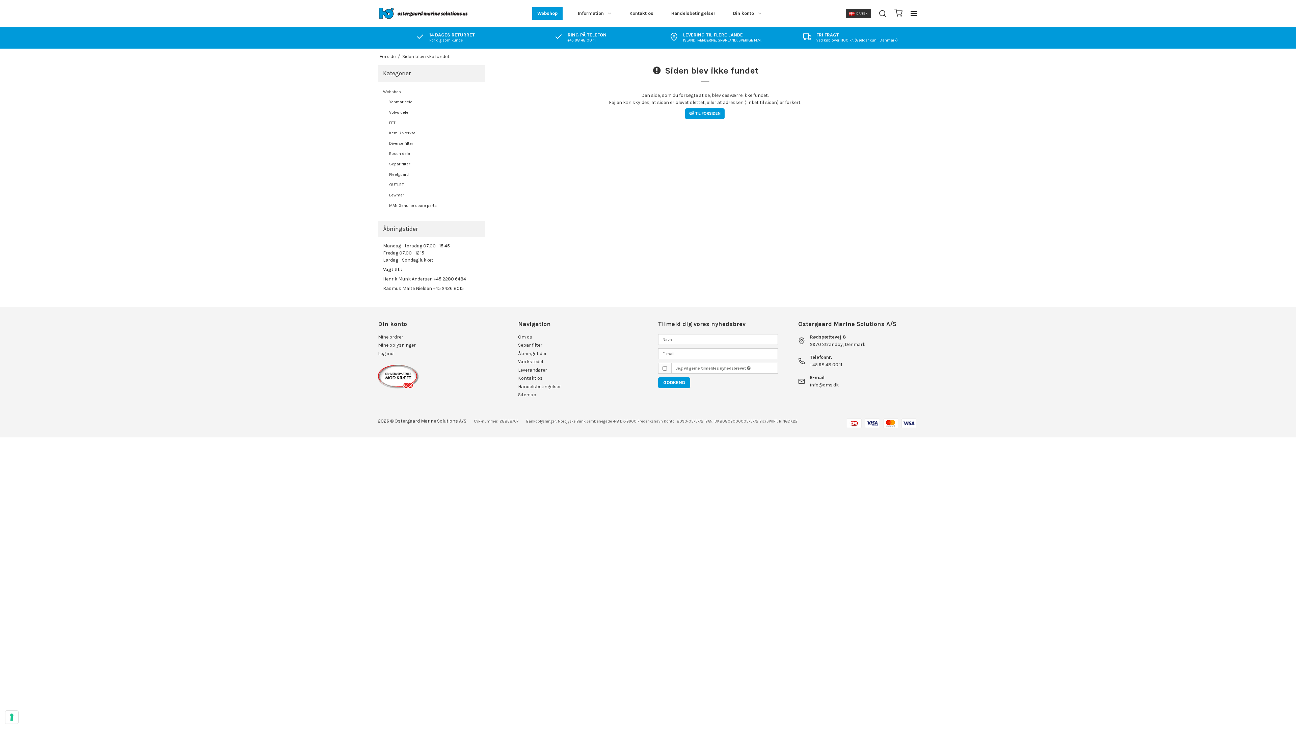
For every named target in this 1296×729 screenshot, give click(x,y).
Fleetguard (399, 174)
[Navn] (718, 339)
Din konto (743, 13)
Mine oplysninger (397, 345)
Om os (525, 337)
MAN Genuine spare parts (413, 205)
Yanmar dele (400, 102)
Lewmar (396, 195)
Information (591, 13)
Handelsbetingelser (693, 13)
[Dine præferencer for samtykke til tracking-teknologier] (11, 717)
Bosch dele (399, 153)
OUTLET (396, 184)
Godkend (674, 382)
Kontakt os (641, 13)
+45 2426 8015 (448, 288)
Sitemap (527, 395)
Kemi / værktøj (402, 133)
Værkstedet (531, 361)
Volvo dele (398, 112)
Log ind (386, 353)
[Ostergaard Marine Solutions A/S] (424, 13)
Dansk (861, 13)
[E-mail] (718, 353)
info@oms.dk (824, 385)
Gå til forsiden (705, 113)
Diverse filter (401, 143)
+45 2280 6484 (450, 279)
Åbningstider (532, 353)
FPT (392, 122)
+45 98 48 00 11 (826, 365)
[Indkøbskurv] (898, 14)
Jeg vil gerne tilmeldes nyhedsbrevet (711, 368)
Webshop (547, 13)
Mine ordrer (390, 337)
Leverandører (532, 370)
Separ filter (399, 164)
